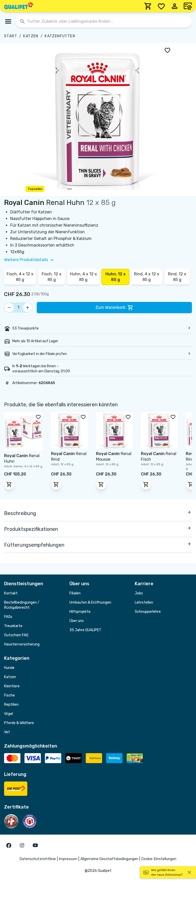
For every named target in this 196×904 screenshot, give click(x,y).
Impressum (68, 859)
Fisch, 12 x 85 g (52, 277)
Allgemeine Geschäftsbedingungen (109, 859)
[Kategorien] (8, 21)
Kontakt (11, 593)
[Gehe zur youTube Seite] (35, 845)
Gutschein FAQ (16, 635)
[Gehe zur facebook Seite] (8, 845)
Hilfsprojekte (80, 611)
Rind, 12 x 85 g (177, 277)
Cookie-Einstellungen (158, 859)
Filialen (75, 593)
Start (10, 36)
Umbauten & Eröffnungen (90, 602)
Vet (7, 732)
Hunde (9, 668)
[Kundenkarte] (188, 6)
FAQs (8, 617)
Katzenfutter (60, 36)
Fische (9, 695)
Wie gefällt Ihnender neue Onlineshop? (166, 872)
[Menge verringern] (9, 307)
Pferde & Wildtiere (19, 723)
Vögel (8, 714)
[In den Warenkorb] (9, 484)
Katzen (30, 36)
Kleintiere (12, 686)
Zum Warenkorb (110, 307)
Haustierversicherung (22, 644)
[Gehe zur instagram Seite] (22, 845)
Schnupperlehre (148, 611)
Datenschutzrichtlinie (38, 859)
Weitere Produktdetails (26, 259)
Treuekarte (13, 626)
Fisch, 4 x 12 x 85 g (20, 277)
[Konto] (174, 6)
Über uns (76, 621)
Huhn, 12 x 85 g (115, 277)
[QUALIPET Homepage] (18, 6)
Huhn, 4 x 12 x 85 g (83, 277)
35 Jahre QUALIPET (85, 630)
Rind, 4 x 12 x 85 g (146, 277)
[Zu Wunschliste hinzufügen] (167, 50)
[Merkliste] (161, 6)
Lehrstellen (144, 602)
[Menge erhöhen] (27, 307)
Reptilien (11, 704)
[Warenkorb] (148, 6)
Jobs (139, 593)
